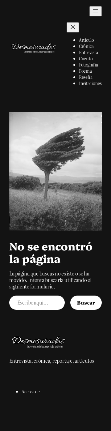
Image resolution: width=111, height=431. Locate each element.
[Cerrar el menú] (73, 27)
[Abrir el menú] (95, 11)
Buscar (86, 302)
